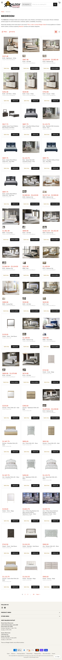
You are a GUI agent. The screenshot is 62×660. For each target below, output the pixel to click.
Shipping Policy (37, 653)
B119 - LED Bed (27, 375)
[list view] (59, 31)
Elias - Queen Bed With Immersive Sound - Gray (29, 160)
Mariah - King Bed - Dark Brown (31, 546)
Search (53, 653)
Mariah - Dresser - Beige (49, 578)
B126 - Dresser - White (49, 94)
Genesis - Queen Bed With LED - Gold (10, 579)
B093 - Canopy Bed (7, 232)
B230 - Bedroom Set (28, 197)
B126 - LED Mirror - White (9, 94)
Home (2, 11)
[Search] (55, 4)
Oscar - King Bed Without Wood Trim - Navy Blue (51, 160)
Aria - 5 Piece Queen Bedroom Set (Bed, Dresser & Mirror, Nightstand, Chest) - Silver (50, 512)
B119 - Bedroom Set (48, 411)
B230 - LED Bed (6, 375)
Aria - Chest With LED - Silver (30, 443)
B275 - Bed (46, 304)
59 (33, 594)
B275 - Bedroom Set (48, 268)
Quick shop (6, 68)
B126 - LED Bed (27, 61)
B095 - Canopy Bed (7, 304)
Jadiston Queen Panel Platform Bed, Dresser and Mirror (10, 126)
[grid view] (56, 31)
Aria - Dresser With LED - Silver (51, 546)
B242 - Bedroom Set (7, 268)
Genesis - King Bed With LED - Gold (10, 444)
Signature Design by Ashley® (8, 129)
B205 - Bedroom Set (28, 339)
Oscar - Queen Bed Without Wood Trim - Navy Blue (9, 160)
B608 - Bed (25, 268)
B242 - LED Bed (27, 232)
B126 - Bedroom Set (48, 61)
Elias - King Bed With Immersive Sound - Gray (51, 126)
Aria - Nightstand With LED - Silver (30, 477)
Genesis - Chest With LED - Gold (51, 443)
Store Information (46, 653)
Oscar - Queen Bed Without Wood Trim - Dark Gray (9, 194)
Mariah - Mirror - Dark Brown (9, 336)
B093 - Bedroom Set (48, 232)
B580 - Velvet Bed (47, 339)
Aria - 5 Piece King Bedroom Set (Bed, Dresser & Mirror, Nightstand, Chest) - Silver (31, 512)
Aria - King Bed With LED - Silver (10, 477)
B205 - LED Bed (27, 304)
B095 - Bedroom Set (48, 197)
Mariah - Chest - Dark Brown (9, 546)
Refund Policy (30, 653)
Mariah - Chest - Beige (48, 372)
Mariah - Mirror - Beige (8, 511)
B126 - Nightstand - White (9, 58)
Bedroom (21, 26)
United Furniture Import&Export (8, 59)
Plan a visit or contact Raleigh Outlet (37, 24)
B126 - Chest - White (28, 94)
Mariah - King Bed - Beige (29, 578)
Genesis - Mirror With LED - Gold (10, 407)
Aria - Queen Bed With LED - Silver (50, 477)
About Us (13, 653)
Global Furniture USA (27, 129)
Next (37, 594)
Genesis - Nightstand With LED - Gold (31, 408)
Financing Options (21, 653)
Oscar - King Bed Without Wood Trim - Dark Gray (31, 126)
